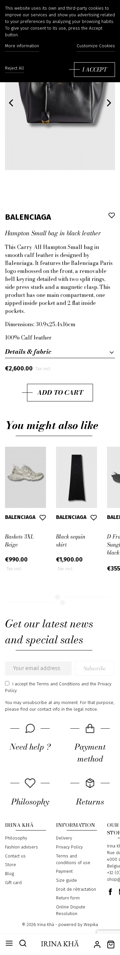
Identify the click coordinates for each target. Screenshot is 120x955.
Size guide (66, 880)
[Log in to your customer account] (97, 944)
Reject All (14, 68)
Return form (68, 898)
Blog (9, 873)
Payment (64, 871)
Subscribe (94, 668)
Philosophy (16, 838)
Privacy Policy (69, 847)
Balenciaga (28, 217)
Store (10, 864)
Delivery (64, 838)
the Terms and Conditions (54, 684)
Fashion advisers (21, 847)
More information (22, 46)
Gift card (13, 882)
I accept (94, 70)
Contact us (15, 856)
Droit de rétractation (76, 889)
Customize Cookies (96, 46)
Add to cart (60, 392)
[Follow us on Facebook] (110, 891)
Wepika (91, 924)
